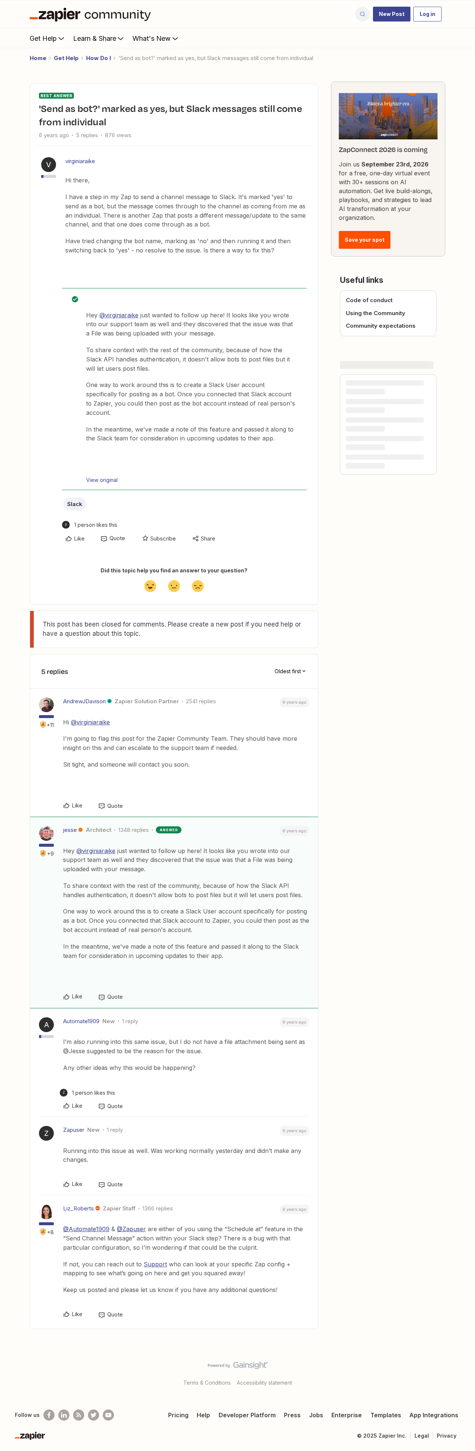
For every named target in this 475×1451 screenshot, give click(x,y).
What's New (151, 38)
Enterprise (346, 1415)
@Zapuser (131, 1229)
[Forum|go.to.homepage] (92, 14)
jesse (70, 829)
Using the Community (375, 313)
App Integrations (433, 1415)
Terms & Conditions (207, 1382)
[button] (391, 14)
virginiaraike (80, 161)
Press (292, 1415)
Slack (74, 504)
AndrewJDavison (84, 701)
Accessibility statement (264, 1382)
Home (38, 58)
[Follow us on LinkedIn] (63, 1415)
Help (203, 1415)
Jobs (316, 1415)
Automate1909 (81, 1021)
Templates (385, 1415)
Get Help (43, 38)
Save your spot (364, 240)
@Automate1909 (86, 1229)
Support (155, 1264)
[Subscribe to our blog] (78, 1415)
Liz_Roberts (78, 1208)
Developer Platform (247, 1415)
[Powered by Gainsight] (238, 1367)
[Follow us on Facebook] (49, 1415)
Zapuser (73, 1129)
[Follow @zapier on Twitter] (93, 1415)
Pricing (178, 1415)
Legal (422, 1435)
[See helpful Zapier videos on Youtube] (108, 1415)
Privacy (446, 1435)
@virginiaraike (118, 315)
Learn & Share (94, 38)
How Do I (98, 58)
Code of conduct (369, 300)
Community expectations (381, 325)
